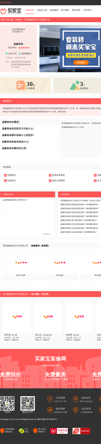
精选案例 (54, 10)
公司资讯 (87, 10)
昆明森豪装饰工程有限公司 (37, 20)
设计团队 (65, 10)
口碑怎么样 (42, 10)
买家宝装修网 (5, 3)
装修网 (18, 20)
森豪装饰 (30, 10)
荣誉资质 (76, 10)
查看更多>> (47, 234)
